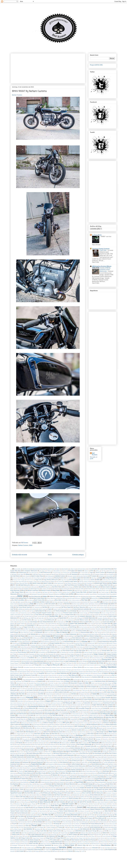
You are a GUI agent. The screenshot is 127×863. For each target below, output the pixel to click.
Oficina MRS (97, 751)
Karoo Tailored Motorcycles (98, 695)
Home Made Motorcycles (109, 677)
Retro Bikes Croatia (40, 773)
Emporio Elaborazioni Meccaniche (107, 641)
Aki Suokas (14, 577)
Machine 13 (26, 717)
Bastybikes (26, 588)
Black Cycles (92, 592)
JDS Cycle (87, 688)
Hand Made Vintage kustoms (42, 667)
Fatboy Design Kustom (93, 645)
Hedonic (105, 673)
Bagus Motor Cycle (105, 585)
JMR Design (110, 690)
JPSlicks (91, 692)
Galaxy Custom (40, 654)
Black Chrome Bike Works (79, 592)
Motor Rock (65, 737)
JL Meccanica (84, 690)
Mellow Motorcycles (111, 724)
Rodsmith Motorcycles (77, 780)
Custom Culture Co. (41, 623)
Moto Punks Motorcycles (65, 733)
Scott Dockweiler (69, 789)
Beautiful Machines (54, 588)
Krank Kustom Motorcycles (16, 704)
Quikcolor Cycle (86, 764)
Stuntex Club (76, 805)
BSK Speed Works (107, 602)
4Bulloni (86, 570)
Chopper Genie (79, 614)
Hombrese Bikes (96, 677)
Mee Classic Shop (69, 724)
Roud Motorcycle (25, 782)
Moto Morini (37, 733)
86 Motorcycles (111, 572)
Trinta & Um (13, 825)
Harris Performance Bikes (16, 673)
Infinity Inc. (31, 684)
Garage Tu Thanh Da (75, 656)
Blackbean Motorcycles (24, 594)
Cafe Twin (13, 609)
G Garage (14, 654)
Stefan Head (112, 803)
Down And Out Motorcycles (34, 636)
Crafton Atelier (13, 621)
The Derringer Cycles (28, 814)
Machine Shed (34, 717)
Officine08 (89, 751)
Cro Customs (85, 621)
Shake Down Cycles (97, 791)
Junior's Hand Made (31, 693)
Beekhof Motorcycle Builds (77, 588)
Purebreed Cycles (15, 764)
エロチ (82, 851)
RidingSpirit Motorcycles (98, 775)
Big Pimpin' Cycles (104, 590)
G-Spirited (21, 654)
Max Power (58, 722)
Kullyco (24, 706)
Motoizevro (98, 735)
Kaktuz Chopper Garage (45, 695)
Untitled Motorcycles (80, 830)
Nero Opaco (17, 744)
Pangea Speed (97, 757)
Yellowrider (95, 847)
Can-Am (70, 609)
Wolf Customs (80, 843)
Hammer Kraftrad (112, 665)
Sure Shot (55, 807)
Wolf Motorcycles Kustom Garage (99, 843)
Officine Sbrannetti (71, 751)
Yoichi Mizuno (108, 847)
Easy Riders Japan (63, 639)
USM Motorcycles (33, 832)
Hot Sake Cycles (83, 679)
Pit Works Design (53, 760)
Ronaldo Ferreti (15, 782)
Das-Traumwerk (101, 627)
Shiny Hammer (77, 793)
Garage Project (29, 656)
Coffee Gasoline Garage (51, 618)
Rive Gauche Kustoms (45, 776)
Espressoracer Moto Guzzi (79, 643)
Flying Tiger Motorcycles (21, 648)
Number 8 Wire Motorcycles (107, 748)
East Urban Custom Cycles (37, 639)
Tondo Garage (48, 821)
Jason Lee (68, 688)
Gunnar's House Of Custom (16, 665)
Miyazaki (101, 728)
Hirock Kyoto (27, 677)
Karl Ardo (77, 695)
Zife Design (36, 851)
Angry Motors (64, 579)
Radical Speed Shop (44, 766)
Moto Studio (90, 733)
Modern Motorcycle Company (37, 730)
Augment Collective (77, 583)
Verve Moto (99, 834)
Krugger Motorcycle (97, 704)
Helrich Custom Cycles (16, 675)
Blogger (69, 859)
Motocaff (57, 735)
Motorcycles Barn (15, 739)
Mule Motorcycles (89, 740)
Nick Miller (59, 744)
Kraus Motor (27, 704)
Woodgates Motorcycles (17, 845)
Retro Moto (65, 773)
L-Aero (92, 706)
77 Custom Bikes (84, 572)
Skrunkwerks (31, 796)
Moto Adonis (20, 731)
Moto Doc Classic (58, 731)
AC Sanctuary (73, 574)
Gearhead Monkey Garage (97, 657)
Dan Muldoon (43, 627)
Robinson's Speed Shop (22, 778)
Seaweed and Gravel (102, 789)
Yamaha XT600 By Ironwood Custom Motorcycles (105, 269)
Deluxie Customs (82, 630)
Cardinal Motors (104, 609)
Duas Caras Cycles (46, 638)
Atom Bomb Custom (35, 583)
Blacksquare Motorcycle (36, 594)
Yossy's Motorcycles (20, 849)
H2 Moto (43, 665)
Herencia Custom (30, 675)
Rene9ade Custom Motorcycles (88, 771)
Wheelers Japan (113, 841)
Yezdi (101, 847)
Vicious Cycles (19, 836)
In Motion (60, 683)
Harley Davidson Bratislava (37, 669)
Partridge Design (21, 758)
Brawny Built (102, 600)
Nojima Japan (80, 746)
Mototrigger (98, 739)
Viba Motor (106, 834)
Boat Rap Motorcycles (35, 596)
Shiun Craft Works (87, 793)
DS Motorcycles (35, 638)
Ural (105, 830)
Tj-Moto (87, 820)
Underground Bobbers (61, 829)
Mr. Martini (71, 741)
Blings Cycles (65, 594)
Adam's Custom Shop (37, 576)
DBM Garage (66, 628)
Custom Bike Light (31, 623)
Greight (70, 663)
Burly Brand (43, 605)
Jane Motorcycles (46, 688)
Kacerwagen (112, 693)
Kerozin (25, 699)
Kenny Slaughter (106, 697)
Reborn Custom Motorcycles (87, 767)
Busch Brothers (51, 605)
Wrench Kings (82, 845)
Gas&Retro (31, 657)
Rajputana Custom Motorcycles (77, 766)
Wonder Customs (113, 843)
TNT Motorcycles (102, 820)
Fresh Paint (103, 250)
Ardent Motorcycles (112, 579)
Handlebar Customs (55, 667)
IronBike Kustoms (42, 686)
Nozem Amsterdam (75, 748)
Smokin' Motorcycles (52, 798)
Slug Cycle (20, 798)
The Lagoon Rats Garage (47, 816)
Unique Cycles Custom (55, 830)
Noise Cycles (71, 746)
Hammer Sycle (17, 667)
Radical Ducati (14, 766)
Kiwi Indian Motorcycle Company (73, 701)
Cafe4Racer (27, 609)
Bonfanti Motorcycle (63, 598)
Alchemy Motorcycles (38, 577)
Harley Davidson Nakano (25, 671)
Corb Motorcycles (50, 619)
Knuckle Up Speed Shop (30, 703)
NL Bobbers (43, 746)
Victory (25, 836)
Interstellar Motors (90, 684)
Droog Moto (27, 638)
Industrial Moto (24, 684)
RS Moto (113, 782)
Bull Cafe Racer (40, 603)
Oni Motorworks (42, 755)
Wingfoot (67, 843)
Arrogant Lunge (32, 581)
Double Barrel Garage (93, 634)
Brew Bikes (109, 600)
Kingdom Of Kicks (40, 701)
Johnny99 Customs (39, 692)
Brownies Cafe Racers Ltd (89, 602)
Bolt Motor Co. (25, 598)
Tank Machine (34, 811)
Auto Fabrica (113, 583)
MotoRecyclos (48, 739)
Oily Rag (105, 751)
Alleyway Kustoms (59, 577)
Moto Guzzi (113, 732)
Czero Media (108, 625)
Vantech (24, 834)
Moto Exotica (83, 731)
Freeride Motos (106, 650)
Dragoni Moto (80, 636)
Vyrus (61, 839)
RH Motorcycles (63, 775)
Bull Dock (67, 603)
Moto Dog (67, 731)
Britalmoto (36, 602)
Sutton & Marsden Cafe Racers (68, 807)
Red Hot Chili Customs (37, 769)
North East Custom (106, 746)
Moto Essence (74, 731)
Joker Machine (49, 692)
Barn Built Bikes (88, 586)
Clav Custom (64, 616)
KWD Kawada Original (64, 706)
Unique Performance (68, 830)
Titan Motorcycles (78, 820)
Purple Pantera (25, 764)
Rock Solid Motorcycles (73, 778)
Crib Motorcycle (75, 621)
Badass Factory (94, 585)
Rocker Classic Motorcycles (87, 778)
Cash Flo (31, 610)
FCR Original (13, 647)
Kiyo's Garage (85, 701)
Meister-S (102, 724)
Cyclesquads (73, 625)
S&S (15, 786)
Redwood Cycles (98, 769)
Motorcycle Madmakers (96, 737)
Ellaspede (84, 641)
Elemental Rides (69, 641)
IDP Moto (86, 681)
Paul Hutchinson (52, 758)
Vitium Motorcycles (92, 838)
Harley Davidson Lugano (106, 669)
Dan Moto (36, 627)
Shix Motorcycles (98, 793)
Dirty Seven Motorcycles (21, 634)
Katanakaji (22, 697)
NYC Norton (40, 749)
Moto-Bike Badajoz (110, 733)
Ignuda (91, 681)
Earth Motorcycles (23, 639)
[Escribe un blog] (35, 543)
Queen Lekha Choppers (73, 764)
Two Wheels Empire (16, 829)
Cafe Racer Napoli (66, 607)
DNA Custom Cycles (54, 634)
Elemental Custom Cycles (57, 641)
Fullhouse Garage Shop (89, 652)
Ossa (109, 755)
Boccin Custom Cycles (103, 596)
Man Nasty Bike (90, 719)
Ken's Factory (97, 697)
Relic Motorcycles (30, 771)
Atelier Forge (100, 581)
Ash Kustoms (59, 581)
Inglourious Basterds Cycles (56, 684)
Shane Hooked (108, 791)
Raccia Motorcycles (96, 764)
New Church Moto (36, 744)
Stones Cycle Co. (34, 805)
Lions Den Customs (82, 712)
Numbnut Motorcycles (15, 749)
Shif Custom (67, 793)
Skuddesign (39, 796)
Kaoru (71, 695)
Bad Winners (85, 585)
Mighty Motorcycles (15, 728)
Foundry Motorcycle (89, 648)
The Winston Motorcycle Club (53, 818)
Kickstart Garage (74, 699)
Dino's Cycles (106, 632)
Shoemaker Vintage (110, 793)
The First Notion (84, 814)
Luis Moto (30, 715)
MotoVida (12, 740)
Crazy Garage (33, 621)
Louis (59, 713)
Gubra (107, 663)
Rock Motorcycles (50, 778)
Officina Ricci (106, 749)
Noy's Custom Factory (63, 748)
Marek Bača (22, 721)
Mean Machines (25, 724)
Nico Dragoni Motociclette (84, 744)
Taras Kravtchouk (43, 811)
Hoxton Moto (112, 679)
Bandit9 (41, 586)
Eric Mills (34, 643)
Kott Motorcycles (68, 703)
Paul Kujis (59, 758)
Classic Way (44, 616)
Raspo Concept (112, 766)
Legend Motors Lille (83, 710)
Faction (50, 645)
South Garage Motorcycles (47, 800)
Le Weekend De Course (34, 710)
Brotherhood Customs (76, 602)
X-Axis (22, 847)
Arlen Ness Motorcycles (21, 581)
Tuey (71, 827)
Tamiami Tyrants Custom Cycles (19, 811)
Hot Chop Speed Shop (63, 679)
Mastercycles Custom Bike (95, 721)
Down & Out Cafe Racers (17, 636)
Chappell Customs (46, 612)
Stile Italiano (24, 805)
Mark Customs (42, 721)
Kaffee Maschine (15, 695)
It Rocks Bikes (80, 686)
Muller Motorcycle (101, 740)
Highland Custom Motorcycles (95, 675)
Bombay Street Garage (51, 598)
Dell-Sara (73, 630)
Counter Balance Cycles (81, 619)
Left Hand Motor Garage (71, 710)
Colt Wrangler (79, 618)
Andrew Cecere (29, 579)
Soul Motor (28, 800)
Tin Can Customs (54, 820)
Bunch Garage (13, 605)
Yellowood (87, 847)
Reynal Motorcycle (45, 775)
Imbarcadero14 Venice (21, 683)
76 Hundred (74, 572)
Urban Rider (24, 832)
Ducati (56, 638)
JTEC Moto (21, 693)
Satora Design (29, 789)
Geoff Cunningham (26, 659)
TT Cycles (59, 827)
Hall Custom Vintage (100, 665)
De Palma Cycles (87, 628)
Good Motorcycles (39, 661)
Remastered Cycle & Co (42, 771)
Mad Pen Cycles (69, 717)
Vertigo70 (92, 834)
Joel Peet (22, 692)
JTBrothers (13, 693)
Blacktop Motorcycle (48, 594)
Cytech (90, 625)
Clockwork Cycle (73, 616)
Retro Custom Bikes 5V (54, 773)
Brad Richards (50, 600)
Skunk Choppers (47, 796)
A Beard (27, 574)
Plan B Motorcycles (74, 760)
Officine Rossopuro (58, 751)
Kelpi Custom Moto (77, 697)
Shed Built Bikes (29, 793)
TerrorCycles (60, 813)
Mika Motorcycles (27, 728)
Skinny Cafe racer (21, 796)
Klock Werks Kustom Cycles (106, 701)
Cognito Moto (62, 618)
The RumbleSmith (91, 816)
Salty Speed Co (15, 787)
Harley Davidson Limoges (93, 669)
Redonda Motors (88, 769)
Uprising (100, 830)
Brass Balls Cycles (60, 600)
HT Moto (25, 681)
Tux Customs (84, 827)
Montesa (86, 730)
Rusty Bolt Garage (87, 784)
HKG (47, 677)
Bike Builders (114, 590)
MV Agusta (19, 742)
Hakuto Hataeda (79, 665)
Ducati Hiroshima (66, 638)
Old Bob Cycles (21, 753)
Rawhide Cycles (42, 767)
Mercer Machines (16, 726)
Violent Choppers (70, 838)
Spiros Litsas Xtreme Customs (101, 802)
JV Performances (65, 693)
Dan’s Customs (51, 627)
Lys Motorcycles (67, 715)
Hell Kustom (94, 454)
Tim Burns (30, 820)
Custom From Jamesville (76, 623)
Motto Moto (19, 740)
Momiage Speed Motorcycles (63, 730)
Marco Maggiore (14, 721)
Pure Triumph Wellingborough (108, 762)
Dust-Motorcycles (95, 638)
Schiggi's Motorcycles (49, 789)
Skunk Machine (57, 796)
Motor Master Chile (55, 737)
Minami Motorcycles (64, 728)
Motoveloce (105, 739)
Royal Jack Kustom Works (92, 782)
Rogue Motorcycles (89, 780)
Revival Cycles (25, 775)
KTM (19, 706)
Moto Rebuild (82, 733)
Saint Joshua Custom (79, 785)
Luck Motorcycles (105, 713)
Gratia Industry (92, 661)
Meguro (83, 724)
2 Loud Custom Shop (105, 569)
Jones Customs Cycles (60, 692)
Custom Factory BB (63, 623)
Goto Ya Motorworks (70, 661)
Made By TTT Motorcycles (81, 717)
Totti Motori (20, 823)
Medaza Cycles (59, 724)
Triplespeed (20, 825)
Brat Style (84, 600)
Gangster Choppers (60, 654)
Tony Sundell (56, 821)
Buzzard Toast (88, 605)
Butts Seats (80, 605)
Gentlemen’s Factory (15, 659)
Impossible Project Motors (34, 683)
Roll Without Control (112, 780)
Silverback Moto (76, 794)
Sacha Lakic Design (67, 785)
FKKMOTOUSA (88, 647)
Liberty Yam (47, 712)
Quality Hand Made (61, 764)
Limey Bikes (72, 712)
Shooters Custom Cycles (16, 794)
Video (59, 836)
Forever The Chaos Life (77, 648)
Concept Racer (113, 618)
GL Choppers (76, 659)
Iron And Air (105, 684)
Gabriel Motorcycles (29, 654)
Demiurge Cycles (92, 630)
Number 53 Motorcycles (92, 748)
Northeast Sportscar (30, 748)
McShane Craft (107, 722)
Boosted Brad (95, 598)
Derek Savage (14, 632)
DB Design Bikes (57, 628)
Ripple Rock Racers (23, 776)
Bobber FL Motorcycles (56, 596)
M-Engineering (76, 715)
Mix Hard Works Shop (91, 728)
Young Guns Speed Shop (34, 849)
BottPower (114, 598)
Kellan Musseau (67, 697)
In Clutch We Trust (51, 683)
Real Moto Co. (61, 767)
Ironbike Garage (32, 686)
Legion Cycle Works (94, 710)
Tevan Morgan (69, 813)
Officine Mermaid (29, 751)
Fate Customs (103, 645)
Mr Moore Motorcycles (41, 740)
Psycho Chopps (75, 762)
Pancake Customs (87, 757)
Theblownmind (65, 818)
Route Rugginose (69, 782)
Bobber (45, 596)
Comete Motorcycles (89, 618)
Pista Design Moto (42, 760)
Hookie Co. (42, 679)
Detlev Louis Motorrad (50, 632)
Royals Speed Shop (104, 782)
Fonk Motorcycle (53, 648)
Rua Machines (14, 784)
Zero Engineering (110, 849)
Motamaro (12, 731)
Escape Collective (55, 643)
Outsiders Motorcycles (18, 757)
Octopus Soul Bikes (78, 749)
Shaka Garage (87, 791)
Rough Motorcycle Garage (47, 782)
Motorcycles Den (26, 739)
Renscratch (106, 771)
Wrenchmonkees (106, 845)
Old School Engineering (59, 753)
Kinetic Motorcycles (29, 701)
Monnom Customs (77, 730)
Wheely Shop (24, 843)
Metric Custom (57, 726)
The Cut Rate (19, 814)
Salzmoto (23, 787)
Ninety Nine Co (109, 744)
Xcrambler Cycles (30, 847)
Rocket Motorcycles (45, 780)
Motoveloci (112, 739)
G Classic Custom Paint (111, 652)
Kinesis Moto (20, 701)
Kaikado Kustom (27, 695)
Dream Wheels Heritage (92, 636)
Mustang (12, 742)
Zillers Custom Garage (46, 851)
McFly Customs (84, 722)
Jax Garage (80, 688)
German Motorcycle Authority (39, 659)
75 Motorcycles (66, 572)
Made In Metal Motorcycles (96, 717)
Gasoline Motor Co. (48, 657)
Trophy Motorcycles (95, 825)
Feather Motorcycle (24, 647)
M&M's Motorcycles (94, 715)
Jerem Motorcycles (105, 688)
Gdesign (87, 657)
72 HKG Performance (45, 572)
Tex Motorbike (77, 813)
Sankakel (88, 787)
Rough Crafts (34, 782)
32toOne (64, 570)
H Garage (36, 665)
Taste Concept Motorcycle (97, 811)
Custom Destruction (52, 623)
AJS (115, 576)
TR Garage (56, 823)
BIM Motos (45, 592)
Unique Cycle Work (41, 830)
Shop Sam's (26, 794)
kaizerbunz (35, 695)
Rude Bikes (29, 784)
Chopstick (96, 614)
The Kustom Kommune (32, 816)
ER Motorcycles (25, 643)
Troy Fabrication (105, 825)
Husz (46, 681)
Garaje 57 (91, 656)
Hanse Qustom (78, 667)
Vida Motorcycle (50, 836)
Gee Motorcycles (110, 657)
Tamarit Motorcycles (108, 809)
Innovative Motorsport (79, 684)
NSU (84, 748)
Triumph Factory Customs (47, 825)
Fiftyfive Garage (69, 647)
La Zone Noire (97, 235)
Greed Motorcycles (44, 663)
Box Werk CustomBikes (18, 600)
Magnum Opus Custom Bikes (36, 719)
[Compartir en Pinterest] (41, 543)
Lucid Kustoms (94, 713)
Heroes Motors (40, 675)
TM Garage (93, 820)
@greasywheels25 (37, 569)
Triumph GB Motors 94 (60, 825)
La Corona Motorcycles (29, 708)
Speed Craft (108, 800)
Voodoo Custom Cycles (21, 839)
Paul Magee (66, 758)
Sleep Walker (89, 796)
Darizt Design (73, 627)
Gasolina (39, 657)
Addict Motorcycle (49, 576)
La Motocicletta (41, 708)
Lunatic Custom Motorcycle (41, 715)
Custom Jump (90, 623)
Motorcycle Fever (85, 737)
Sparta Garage (87, 800)
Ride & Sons (88, 775)
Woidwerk (73, 843)
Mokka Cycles (50, 730)
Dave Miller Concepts (28, 628)
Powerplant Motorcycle (37, 762)
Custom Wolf (106, 623)
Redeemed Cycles (63, 769)
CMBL (20, 618)
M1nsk (102, 715)
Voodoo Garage (34, 839)
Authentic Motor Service (100, 583)
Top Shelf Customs (102, 821)
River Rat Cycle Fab (56, 776)
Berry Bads (56, 590)
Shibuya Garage (57, 793)
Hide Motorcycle (73, 675)
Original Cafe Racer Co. (82, 755)
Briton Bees (55, 602)
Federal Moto (34, 647)
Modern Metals (25, 730)
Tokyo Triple (112, 820)
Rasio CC (104, 766)
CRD (66, 621)
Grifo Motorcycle (82, 663)
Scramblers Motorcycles (81, 789)
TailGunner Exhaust (70, 809)
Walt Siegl (66, 839)
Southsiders (60, 800)
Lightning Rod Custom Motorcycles (59, 712)
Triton (26, 825)
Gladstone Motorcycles (87, 659)
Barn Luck (97, 586)
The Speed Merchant (102, 816)
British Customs (45, 602)
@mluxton (52, 569)
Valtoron (104, 832)
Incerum (66, 683)
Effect (109, 639)
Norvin (44, 748)
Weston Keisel (104, 841)
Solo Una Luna (13, 800)
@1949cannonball (27, 569)
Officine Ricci (48, 751)
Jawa (74, 688)
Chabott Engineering (110, 610)
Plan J (83, 760)
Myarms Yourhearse (39, 742)
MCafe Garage (75, 722)
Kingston (48, 701)
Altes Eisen (94, 577)
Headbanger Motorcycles (85, 673)
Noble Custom (62, 746)
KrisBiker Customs (52, 704)
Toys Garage (38, 823)
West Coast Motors (84, 841)
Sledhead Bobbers (80, 796)
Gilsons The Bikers (66, 659)
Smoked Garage (40, 798)
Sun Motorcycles (106, 805)
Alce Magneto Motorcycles (25, 577)
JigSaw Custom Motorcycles (63, 690)
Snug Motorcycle (85, 798)
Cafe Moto (44, 607)
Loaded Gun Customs (105, 712)
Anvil (75, 579)
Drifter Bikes (19, 638)
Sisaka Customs (106, 794)
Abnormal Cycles (64, 574)
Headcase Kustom (97, 673)
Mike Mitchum (38, 728)
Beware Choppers (67, 590)
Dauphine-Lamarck (15, 628)
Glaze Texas (97, 659)
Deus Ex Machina (62, 632)
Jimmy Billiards (76, 690)
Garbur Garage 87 (100, 656)
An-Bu (100, 578)
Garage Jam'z (20, 656)
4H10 (91, 570)
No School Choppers (52, 746)
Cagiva (49, 609)
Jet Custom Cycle (31, 690)
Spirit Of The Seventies (85, 802)
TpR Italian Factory (47, 823)
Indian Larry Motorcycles (97, 683)
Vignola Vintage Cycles (69, 836)
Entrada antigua (78, 554)
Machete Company (15, 717)
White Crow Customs (45, 843)
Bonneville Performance (75, 598)
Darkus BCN (92, 627)
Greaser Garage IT (14, 663)
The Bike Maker (106, 813)
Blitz (72, 594)
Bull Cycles (60, 603)
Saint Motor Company (91, 785)
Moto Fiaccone (91, 731)
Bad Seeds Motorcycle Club (72, 585)
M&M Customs (84, 715)
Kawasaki (29, 697)
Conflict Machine (16, 619)
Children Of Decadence (15, 614)
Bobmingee (92, 596)
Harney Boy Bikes (111, 671)
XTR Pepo (39, 847)
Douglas (113, 634)
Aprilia (92, 579)
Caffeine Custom (42, 609)
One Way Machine (31, 755)
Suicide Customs (85, 805)
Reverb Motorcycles (103, 773)
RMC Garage (65, 776)
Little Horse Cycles (93, 712)
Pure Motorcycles (94, 762)
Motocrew (63, 735)
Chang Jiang (35, 612)
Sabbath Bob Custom (32, 785)
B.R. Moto (15, 585)
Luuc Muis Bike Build (55, 715)
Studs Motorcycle (66, 805)
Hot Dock (75, 679)
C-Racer (95, 605)
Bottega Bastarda (104, 598)
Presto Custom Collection (52, 762)
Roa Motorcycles (83, 776)
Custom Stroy (98, 623)
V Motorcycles (55, 832)
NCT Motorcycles (94, 742)
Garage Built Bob (87, 654)
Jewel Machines (50, 690)
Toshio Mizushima (113, 821)
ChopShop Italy (88, 614)
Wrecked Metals (69, 845)
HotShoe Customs (93, 679)
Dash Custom (111, 627)
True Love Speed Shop (23, 827)
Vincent (98, 836)
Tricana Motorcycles (95, 823)
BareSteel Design (68, 586)
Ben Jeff (99, 588)
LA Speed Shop (61, 708)
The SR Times (20, 818)
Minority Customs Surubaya (76, 728)
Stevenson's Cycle (14, 805)
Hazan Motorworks (62, 673)
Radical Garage (24, 766)
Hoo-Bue (35, 679)
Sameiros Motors (45, 787)
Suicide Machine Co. (95, 805)
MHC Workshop (79, 726)
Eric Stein (41, 643)
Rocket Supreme (65, 780)
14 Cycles (94, 569)
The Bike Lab (96, 813)
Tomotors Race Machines (26, 821)
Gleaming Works (106, 659)
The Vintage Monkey (40, 818)
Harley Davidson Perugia (38, 671)
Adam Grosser (26, 576)
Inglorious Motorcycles (42, 684)
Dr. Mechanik (66, 636)
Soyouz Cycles (68, 800)
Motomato (25, 737)
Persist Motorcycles (19, 760)
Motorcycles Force (37, 739)
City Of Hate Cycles (27, 616)
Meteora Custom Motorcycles (40, 726)
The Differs (37, 814)
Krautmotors (35, 704)
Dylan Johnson (106, 638)
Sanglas (82, 787)
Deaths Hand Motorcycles (23, 630)
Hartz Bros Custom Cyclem (30, 673)
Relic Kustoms (19, 771)
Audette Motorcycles (58, 583)
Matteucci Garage (48, 722)
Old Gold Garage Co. (47, 753)
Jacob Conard (27, 688)
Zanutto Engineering (79, 849)
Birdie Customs (58, 592)
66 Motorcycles (22, 572)
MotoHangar (79, 735)
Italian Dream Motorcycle (104, 686)
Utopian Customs (42, 832)
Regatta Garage (108, 769)
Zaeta (65, 849)
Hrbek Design (18, 681)
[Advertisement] (48, 68)
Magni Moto (23, 719)
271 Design (42, 570)
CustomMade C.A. (32, 625)
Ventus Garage (83, 834)
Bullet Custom (85, 603)
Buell (31, 603)
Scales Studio (38, 789)
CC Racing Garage (59, 610)
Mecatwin (52, 724)
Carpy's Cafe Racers (22, 610)
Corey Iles (59, 619)
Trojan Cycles (85, 825)
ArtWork (52, 581)
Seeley (20, 791)
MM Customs (108, 728)
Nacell (47, 742)
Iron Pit (24, 686)
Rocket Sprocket (55, 780)
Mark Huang (51, 721)
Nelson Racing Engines (107, 742)
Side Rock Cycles (59, 794)
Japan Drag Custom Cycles (57, 688)
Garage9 (85, 656)
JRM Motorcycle (98, 692)
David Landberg (47, 628)
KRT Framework (86, 704)
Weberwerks (25, 841)
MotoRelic (57, 739)
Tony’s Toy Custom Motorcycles (80, 821)
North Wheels (20, 748)
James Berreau (36, 688)
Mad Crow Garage (45, 717)
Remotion (52, 771)
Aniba (70, 579)
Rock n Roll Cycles (60, 778)
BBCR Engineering (35, 588)
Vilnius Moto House (90, 836)
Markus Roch (69, 721)
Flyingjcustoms (32, 648)
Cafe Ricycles (112, 607)
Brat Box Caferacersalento (74, 600)
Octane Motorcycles (66, 749)
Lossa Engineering (49, 713)
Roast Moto (101, 776)
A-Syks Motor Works (36, 574)
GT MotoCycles (92, 663)
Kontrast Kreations (56, 703)
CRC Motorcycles (60, 621)
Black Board (67, 592)
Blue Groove (90, 594)
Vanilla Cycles (16, 834)
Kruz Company (109, 704)
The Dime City (46, 814)
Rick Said (71, 775)
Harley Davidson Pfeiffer (51, 671)
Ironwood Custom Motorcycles (66, 686)
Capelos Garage (95, 609)
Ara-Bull (104, 579)
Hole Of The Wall (64, 677)
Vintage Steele (60, 838)
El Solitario (35, 641)
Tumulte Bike (77, 827)
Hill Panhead (107, 675)
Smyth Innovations (74, 798)
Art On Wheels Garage (43, 581)
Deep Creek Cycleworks (62, 630)
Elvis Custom (93, 641)
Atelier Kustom (108, 581)
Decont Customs (49, 630)
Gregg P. (64, 663)
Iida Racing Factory (100, 681)
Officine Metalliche (39, 751)
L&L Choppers (109, 706)
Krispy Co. (60, 704)
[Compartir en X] (37, 543)
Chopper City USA (58, 614)
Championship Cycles (25, 612)
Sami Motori (53, 787)
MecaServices (45, 724)
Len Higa (103, 710)
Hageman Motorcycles (53, 665)
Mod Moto (17, 730)
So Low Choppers (95, 798)
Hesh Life (56, 675)
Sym (33, 809)
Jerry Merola (22, 690)
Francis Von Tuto (16, 650)
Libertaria (30, 712)
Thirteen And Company (86, 818)
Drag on (73, 636)
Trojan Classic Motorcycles (74, 825)
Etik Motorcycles (91, 643)
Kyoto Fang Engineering (83, 706)
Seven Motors (46, 791)
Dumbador (86, 638)
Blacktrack (57, 594)
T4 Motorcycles (48, 809)
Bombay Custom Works (38, 598)
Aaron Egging (46, 574)
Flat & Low (108, 647)
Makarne (81, 719)
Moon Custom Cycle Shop (97, 730)
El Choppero (20, 641)
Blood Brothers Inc (81, 594)
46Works (79, 570)
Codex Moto (41, 618)
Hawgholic (42, 673)
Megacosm (77, 724)
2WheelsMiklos (56, 570)
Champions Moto (14, 612)
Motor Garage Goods (42, 737)
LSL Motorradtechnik (75, 713)
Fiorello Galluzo (79, 647)
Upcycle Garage (92, 830)
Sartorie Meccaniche (111, 787)
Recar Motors (99, 767)
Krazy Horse (43, 704)
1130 (89, 569)
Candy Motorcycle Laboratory (81, 609)
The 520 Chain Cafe (86, 813)
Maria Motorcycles (32, 721)
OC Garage (57, 749)
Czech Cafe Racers (98, 625)
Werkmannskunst (68, 841)
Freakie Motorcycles (56, 650)
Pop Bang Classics (109, 760)
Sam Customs (30, 787)
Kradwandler (86, 703)
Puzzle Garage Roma (50, 764)
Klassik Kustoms (94, 701)
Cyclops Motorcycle (82, 625)
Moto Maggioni (17, 733)
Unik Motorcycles (84, 829)
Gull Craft (113, 663)
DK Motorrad (32, 634)
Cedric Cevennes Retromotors (85, 610)
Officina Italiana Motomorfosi (93, 749)
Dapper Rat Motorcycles (62, 627)
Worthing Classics (58, 845)
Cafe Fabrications (36, 607)
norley (97, 746)
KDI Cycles (49, 697)
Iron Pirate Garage (15, 686)
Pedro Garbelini (85, 758)
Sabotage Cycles (43, 785)
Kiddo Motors (98, 699)
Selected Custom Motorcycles (32, 791)
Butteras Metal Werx (71, 605)
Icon (80, 681)
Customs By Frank (43, 625)
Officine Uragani (82, 751)
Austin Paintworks (88, 583)
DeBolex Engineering (36, 630)
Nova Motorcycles (52, 748)
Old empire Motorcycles (32, 753)
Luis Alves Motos (22, 715)
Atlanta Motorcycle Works (22, 583)
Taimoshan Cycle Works (82, 809)
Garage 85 (78, 654)
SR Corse (40, 803)
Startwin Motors (56, 803)
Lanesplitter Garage (83, 708)
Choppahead (47, 614)
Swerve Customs (105, 807)
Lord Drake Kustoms (21, 713)
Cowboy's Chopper (109, 619)
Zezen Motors (29, 851)
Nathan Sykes (75, 742)
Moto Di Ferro (47, 731)
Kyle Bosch (73, 706)
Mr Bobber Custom (29, 740)
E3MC (113, 638)
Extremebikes (33, 645)
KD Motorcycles (41, 697)
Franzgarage (27, 650)
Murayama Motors (111, 740)
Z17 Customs (47, 849)
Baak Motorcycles (25, 585)
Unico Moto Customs (73, 829)
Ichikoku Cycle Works (71, 681)
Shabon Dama (65, 791)
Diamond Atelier (85, 632)
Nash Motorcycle (55, 742)
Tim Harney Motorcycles (41, 820)
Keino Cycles (57, 697)
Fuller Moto (79, 652)
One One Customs (112, 753)
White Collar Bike (33, 843)
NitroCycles (29, 746)
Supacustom (20, 807)
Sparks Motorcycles (78, 800)
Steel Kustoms (94, 803)
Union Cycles (108, 829)
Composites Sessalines (102, 618)
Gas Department (23, 657)
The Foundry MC (100, 814)
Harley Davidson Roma (64, 671)
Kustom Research (52, 706)
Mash (85, 721)
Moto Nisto (54, 733)
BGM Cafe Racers (79, 590)
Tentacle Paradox (41, 813)
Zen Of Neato (100, 849)
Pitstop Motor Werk (63, 760)
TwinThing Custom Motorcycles (110, 827)
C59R (12, 607)
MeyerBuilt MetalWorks (68, 726)
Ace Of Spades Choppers (98, 574)
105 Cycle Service (82, 569)
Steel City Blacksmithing (83, 803)
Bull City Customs (50, 603)
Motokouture (106, 735)
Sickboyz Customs (47, 794)
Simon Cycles (85, 794)
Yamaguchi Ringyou (50, 847)
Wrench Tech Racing (94, 845)
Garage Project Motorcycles (42, 656)
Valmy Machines (97, 832)
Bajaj (114, 585)
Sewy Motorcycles (56, 791)
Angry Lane (38, 579)
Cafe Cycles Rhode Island (23, 607)
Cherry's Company (94, 612)
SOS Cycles (22, 800)
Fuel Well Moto (63, 652)
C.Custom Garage (103, 605)
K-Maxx (87, 693)
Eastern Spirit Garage (50, 639)
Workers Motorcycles (31, 845)
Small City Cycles (29, 798)
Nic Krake (44, 744)
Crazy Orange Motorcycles (46, 621)
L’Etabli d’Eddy (99, 706)
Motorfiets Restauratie (68, 739)
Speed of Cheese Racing (22, 802)
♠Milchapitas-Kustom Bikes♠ (101, 266)
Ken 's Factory (87, 697)
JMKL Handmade (94, 690)
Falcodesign (71, 645)
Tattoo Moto (108, 811)
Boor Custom (85, 598)
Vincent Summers (106, 836)
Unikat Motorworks (97, 829)
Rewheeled (35, 775)
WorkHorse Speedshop (44, 845)
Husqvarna (40, 681)
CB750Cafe (49, 610)
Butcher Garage (61, 605)
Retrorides (88, 773)
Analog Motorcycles (111, 578)
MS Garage (80, 740)
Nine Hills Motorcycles (99, 744)
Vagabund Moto (74, 832)
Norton (38, 748)
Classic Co (36, 616)
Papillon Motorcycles (108, 757)
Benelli (24, 590)
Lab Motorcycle (71, 708)
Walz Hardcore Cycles (78, 839)
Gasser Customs (60, 657)
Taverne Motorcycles (22, 813)
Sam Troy (37, 787)
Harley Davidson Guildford (51, 669)
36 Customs (71, 570)
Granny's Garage (82, 661)
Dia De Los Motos (74, 632)
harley (97, 667)
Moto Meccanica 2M (27, 733)
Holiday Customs (74, 677)
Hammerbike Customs (28, 667)
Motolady (18, 737)
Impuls (43, 683)
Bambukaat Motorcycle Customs (17, 586)
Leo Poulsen (110, 710)
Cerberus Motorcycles (99, 610)
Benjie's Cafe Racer (33, 590)
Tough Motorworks (29, 823)
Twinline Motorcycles (95, 827)
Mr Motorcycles (51, 740)
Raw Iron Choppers (31, 767)
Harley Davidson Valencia (91, 671)
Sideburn (68, 794)
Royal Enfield (79, 782)
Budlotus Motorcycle (23, 603)
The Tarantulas (29, 818)
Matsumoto (24, 722)
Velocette (46, 834)
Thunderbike (21, 820)
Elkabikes (78, 641)
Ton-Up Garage (38, 821)
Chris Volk (103, 614)
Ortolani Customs (93, 755)
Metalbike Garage (27, 726)
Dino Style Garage (97, 632)
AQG (98, 579)
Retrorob (94, 773)
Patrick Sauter (30, 758)
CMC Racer (26, 618)
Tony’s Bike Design (67, 821)
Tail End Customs (58, 809)
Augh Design (68, 583)
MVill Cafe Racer (29, 742)
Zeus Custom (20, 851)
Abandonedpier (55, 574)
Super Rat (28, 807)
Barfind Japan (78, 586)
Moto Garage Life (101, 731)
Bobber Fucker (69, 596)
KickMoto (65, 699)
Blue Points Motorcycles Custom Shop (103, 594)
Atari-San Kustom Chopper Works (87, 581)
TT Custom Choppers (50, 827)
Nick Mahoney (52, 744)
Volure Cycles (110, 838)
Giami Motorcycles (51, 659)
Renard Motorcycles (60, 771)
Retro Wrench (81, 773)
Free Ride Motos (80, 650)
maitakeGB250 (74, 719)
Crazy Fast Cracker (23, 621)
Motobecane (29, 735)
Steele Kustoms (103, 803)
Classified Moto (53, 616)
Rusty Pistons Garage (99, 784)
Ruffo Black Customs (39, 784)
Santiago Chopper (98, 787)
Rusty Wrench (110, 784)
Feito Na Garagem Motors (48, 647)
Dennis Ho (100, 630)
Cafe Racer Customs (54, 607)
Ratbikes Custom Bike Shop (18, 767)
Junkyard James (49, 693)
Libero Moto (23, 712)
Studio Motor (54, 805)
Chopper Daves (69, 614)
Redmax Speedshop (76, 769)
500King (97, 570)
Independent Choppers (76, 683)
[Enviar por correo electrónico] (33, 543)
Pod (101, 760)
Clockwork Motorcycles (85, 616)
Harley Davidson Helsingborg (65, 669)
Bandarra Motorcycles (32, 586)
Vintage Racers (49, 838)
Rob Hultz (108, 776)
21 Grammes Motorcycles (30, 570)
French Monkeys (22, 652)
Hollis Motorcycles (86, 677)
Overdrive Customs (43, 757)
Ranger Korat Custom (94, 766)
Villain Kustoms (80, 836)
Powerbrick (25, 762)
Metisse (50, 726)
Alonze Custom (77, 577)
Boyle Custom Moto (39, 600)
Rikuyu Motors (109, 775)
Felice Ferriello (60, 647)
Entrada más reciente (19, 554)
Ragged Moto (54, 766)
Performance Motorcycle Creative (98, 758)
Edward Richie (103, 639)
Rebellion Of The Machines (72, 767)
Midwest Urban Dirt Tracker (109, 726)
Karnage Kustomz (86, 695)
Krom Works (67, 704)
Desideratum (39, 632)
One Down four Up (85, 753)
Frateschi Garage (45, 650)
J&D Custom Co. (18, 688)
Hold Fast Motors (54, 677)
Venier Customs (73, 834)
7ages (91, 572)
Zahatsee (70, 849)
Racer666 (106, 764)
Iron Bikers (112, 684)
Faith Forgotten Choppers (60, 645)
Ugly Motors (37, 829)
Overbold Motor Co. (31, 757)
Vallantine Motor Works (86, 832)
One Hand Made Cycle (98, 753)
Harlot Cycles (102, 671)
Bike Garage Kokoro (17, 592)
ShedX (37, 793)
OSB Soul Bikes (102, 755)
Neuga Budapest (26, 744)
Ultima (43, 829)
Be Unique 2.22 (44, 588)
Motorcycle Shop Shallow (109, 737)
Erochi (46, 643)
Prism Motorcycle (64, 762)
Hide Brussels (63, 675)
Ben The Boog (106, 588)
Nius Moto (36, 746)
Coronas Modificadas (68, 619)
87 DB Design (13, 574)
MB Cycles (66, 722)
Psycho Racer (84, 762)
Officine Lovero (19, 751)
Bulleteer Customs (94, 603)
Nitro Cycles (22, 746)
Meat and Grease (36, 724)
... (11, 569)
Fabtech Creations (42, 645)
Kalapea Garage (58, 695)
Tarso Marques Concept (83, 811)
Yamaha (62, 847)
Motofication (71, 735)
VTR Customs (53, 839)
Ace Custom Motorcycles (84, 574)
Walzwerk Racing (90, 839)
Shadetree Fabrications (75, 791)
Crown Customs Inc (96, 621)
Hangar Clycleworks (67, 667)
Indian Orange (108, 683)
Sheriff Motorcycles (46, 793)
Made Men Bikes (110, 717)
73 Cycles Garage (57, 572)
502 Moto (104, 570)
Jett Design (41, 690)
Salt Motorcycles (113, 785)
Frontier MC (32, 652)
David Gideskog (38, 628)
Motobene (36, 735)
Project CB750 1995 (96, 65)
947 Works (21, 574)
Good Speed (49, 661)
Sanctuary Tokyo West (73, 787)
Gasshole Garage (71, 657)
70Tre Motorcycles (33, 572)
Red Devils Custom (24, 769)
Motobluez (44, 735)
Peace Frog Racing (75, 758)
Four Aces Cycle (101, 648)
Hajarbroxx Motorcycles (68, 665)
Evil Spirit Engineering (101, 643)
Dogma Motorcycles (71, 634)
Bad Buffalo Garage (51, 585)
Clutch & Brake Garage (100, 616)
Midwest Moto (98, 726)
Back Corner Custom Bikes (39, 585)
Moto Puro (75, 733)
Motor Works (75, 737)
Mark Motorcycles (60, 721)
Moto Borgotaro (30, 731)
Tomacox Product (14, 821)
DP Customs (56, 636)
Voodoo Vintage (44, 839)
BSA (98, 602)
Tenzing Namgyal (51, 813)
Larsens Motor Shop (96, 708)
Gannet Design (70, 654)
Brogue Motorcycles (64, 602)
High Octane (84, 675)
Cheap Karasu (57, 612)
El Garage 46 (27, 641)
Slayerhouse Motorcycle (68, 796)
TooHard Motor (92, 821)
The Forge (92, 814)
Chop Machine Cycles (28, 614)
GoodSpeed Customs (59, 661)
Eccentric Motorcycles (76, 639)
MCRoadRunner (98, 722)
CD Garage (73, 610)
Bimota (51, 592)
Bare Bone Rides (57, 586)
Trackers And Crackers (66, 823)
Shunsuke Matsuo (35, 794)
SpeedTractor (34, 802)
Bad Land (60, 585)
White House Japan (57, 843)
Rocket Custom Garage (21, 780)
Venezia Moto (53, 834)
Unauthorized (50, 829)
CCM (67, 610)
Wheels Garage (15, 843)
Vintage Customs (25, 838)
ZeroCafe (12, 851)
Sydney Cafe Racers (25, 809)
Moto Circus (39, 731)
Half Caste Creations (89, 665)
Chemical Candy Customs (101, 248)
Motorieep (77, 739)
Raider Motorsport (63, 766)
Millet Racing (55, 728)
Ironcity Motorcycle (51, 686)
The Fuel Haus (109, 814)
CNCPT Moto (34, 618)
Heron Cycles (49, 675)
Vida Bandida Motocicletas (36, 836)
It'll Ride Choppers (91, 686)
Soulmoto (35, 800)
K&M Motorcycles (103, 693)
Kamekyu (66, 695)
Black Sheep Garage (104, 592)
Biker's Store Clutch (30, 592)
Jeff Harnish (95, 688)
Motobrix (51, 735)
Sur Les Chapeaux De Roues (41, 807)
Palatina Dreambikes (75, 757)
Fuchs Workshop (42, 652)
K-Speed (93, 694)
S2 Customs (22, 785)
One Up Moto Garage (18, 755)
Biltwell (38, 592)
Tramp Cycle (84, 823)
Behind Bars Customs (91, 588)
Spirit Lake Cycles (72, 802)
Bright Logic (20, 602)
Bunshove (36, 605)
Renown (99, 771)
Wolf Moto (87, 843)
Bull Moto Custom (76, 603)
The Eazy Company (58, 814)
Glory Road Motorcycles (26, 661)
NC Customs (84, 742)
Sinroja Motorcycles (95, 794)
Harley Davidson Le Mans (79, 669)
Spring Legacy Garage (30, 803)
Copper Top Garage (38, 619)
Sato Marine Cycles (17, 789)
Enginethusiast (15, 643)
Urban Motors (15, 832)
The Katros (21, 816)
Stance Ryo (48, 803)
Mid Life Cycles (89, 726)
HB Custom (72, 673)
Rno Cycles (73, 776)
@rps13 (58, 569)
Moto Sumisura (100, 733)
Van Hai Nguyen (113, 832)
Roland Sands (100, 780)
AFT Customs (93, 576)
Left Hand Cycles (59, 710)
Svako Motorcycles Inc (93, 807)
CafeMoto (34, 609)
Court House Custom (96, 619)
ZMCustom (55, 851)
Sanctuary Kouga (62, 787)
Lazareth (111, 708)
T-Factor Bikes (39, 809)
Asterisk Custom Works (70, 581)
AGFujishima (101, 576)
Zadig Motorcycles (57, 849)
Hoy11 (11, 681)
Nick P (65, 744)
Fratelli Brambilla (35, 650)
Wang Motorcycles (102, 839)
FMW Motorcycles (42, 648)
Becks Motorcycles (65, 588)
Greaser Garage (111, 661)
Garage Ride (55, 656)
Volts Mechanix (101, 838)
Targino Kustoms (53, 811)
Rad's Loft (112, 764)
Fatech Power (112, 645)
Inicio (50, 554)
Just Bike (57, 693)
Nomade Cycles (89, 746)
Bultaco (113, 603)
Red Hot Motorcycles (51, 769)
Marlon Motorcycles (78, 721)
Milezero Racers (46, 728)
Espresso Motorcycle (66, 643)
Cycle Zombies (64, 625)
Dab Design (19, 627)
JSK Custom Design (109, 692)
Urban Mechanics (113, 830)
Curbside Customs (20, 623)
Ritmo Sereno (34, 776)
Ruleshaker (48, 784)
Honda (13, 679)
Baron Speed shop (107, 586)
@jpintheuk (45, 569)
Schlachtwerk (59, 789)
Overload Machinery (54, 757)
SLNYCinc (108, 796)
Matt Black (31, 722)
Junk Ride (40, 693)
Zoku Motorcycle (63, 851)
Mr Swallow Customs (61, 740)
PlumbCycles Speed (92, 760)
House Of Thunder (103, 679)
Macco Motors (110, 715)
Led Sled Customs (47, 710)
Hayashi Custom (50, 673)
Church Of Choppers (15, 616)
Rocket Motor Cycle (33, 780)
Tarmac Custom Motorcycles (67, 811)
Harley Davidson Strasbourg (77, 671)
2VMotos (49, 570)
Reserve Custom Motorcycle (25, 773)
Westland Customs (94, 841)
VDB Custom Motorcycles (35, 834)
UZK (49, 832)
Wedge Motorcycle (35, 841)
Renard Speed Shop (73, 771)
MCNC (90, 722)
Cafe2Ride (20, 609)
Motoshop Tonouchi (88, 739)
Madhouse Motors (14, 719)
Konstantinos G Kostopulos (43, 703)
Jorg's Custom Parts (82, 692)
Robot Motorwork (35, 778)
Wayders (18, 841)
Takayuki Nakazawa (95, 809)
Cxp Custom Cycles (53, 625)
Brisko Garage (28, 602)
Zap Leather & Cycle (90, 849)
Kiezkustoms (107, 699)
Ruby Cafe (22, 784)
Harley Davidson (109, 667)
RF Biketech (54, 775)
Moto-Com (12, 735)
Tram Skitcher (76, 823)
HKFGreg (41, 677)
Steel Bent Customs (68, 804)
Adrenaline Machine (82, 576)
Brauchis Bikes (93, 600)
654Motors (13, 572)
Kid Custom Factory (86, 699)
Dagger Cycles (27, 627)
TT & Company (40, 827)
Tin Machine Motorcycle (65, 820)
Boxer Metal (29, 600)
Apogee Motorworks (84, 579)
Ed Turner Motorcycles (91, 639)
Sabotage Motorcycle (54, 785)
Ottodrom (114, 755)
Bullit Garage (104, 603)
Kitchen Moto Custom (59, 701)
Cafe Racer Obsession (79, 607)
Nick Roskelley (72, 744)
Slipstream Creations (99, 796)
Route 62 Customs (59, 782)
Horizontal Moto (52, 679)
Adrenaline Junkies (71, 576)
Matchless (105, 721)
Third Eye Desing (74, 818)
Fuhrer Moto (71, 652)
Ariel (13, 581)
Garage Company (98, 654)
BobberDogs (85, 596)
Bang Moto (47, 586)
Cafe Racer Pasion (92, 607)
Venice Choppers (62, 834)
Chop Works (38, 614)
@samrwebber (65, 569)
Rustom (79, 784)
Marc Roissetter (111, 719)
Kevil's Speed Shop (35, 699)
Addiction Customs (60, 576)
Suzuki (79, 807)
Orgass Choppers (52, 755)
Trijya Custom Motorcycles (109, 823)
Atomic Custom (47, 583)
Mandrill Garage (101, 719)
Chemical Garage (83, 612)
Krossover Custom (76, 704)
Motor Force (32, 737)
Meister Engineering (92, 724)
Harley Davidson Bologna (23, 669)
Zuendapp (77, 851)
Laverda (105, 708)
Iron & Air (98, 684)
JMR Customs (102, 690)
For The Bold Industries (64, 648)
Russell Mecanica (70, 784)
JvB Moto (73, 693)
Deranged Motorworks (110, 630)
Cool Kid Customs (27, 619)
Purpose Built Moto (36, 764)
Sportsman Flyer (19, 803)
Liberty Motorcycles (38, 712)
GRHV (75, 663)
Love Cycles (65, 713)
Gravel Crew (101, 661)
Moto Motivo (46, 733)
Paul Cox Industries (40, 758)
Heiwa (112, 673)
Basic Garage (18, 588)
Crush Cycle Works (108, 621)
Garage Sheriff (64, 656)
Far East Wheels (80, 645)
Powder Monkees (15, 762)
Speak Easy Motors (98, 800)
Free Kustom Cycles (68, 650)
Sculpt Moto (91, 789)
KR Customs (78, 703)
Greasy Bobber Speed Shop (29, 663)
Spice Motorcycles (45, 802)
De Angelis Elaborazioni (75, 628)
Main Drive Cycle (63, 719)
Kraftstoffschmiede (96, 703)
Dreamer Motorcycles (106, 636)
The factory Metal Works (70, 814)
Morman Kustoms (111, 730)
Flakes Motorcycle (98, 647)
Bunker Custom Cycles (25, 605)
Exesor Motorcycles (22, 645)
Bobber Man (78, 596)
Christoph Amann (111, 614)
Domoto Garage (82, 634)
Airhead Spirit (109, 576)
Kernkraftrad (19, 699)
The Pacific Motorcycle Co (77, 816)
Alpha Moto (86, 577)
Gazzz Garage (80, 657)
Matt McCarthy (38, 722)
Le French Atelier (22, 710)
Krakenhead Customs (109, 703)
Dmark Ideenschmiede (43, 634)
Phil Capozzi (28, 760)
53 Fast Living (111, 570)
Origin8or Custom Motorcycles (65, 755)
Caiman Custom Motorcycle (60, 609)
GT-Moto (101, 663)
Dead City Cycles (97, 628)
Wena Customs (45, 841)
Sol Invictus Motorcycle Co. (109, 798)
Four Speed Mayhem (112, 648)
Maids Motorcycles (51, 719)
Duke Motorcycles (77, 638)
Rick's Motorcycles (79, 775)
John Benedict (30, 692)
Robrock (43, 778)
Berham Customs (17, 95)
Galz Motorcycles (50, 654)
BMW (30, 545)
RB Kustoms (52, 767)
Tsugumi (33, 827)
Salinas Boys (103, 785)
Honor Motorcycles (27, 679)
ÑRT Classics (49, 749)
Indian (87, 683)
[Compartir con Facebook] (39, 543)
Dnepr (62, 634)
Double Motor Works (104, 634)
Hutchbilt (51, 681)
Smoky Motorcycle (63, 798)
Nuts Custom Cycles (28, 750)
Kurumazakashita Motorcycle (36, 706)
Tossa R (14, 823)
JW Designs (81, 693)
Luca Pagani (85, 713)
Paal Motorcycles (65, 757)
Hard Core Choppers (89, 667)
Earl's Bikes (13, 639)
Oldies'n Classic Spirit (73, 753)
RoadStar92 (93, 776)
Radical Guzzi (33, 766)
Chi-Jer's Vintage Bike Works (108, 612)
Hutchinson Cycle (59, 681)
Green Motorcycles (56, 663)
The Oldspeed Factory (61, 816)
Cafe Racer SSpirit (103, 607)
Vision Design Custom (81, 838)
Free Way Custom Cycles (94, 650)
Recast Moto (109, 767)
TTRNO (66, 827)
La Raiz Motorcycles (51, 708)
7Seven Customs (99, 572)
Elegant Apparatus (45, 641)
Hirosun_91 (34, 677)
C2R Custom (112, 605)
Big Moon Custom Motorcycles (92, 590)
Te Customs (32, 813)
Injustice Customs (69, 684)
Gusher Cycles (28, 665)
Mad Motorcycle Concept (58, 717)
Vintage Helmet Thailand (38, 838)
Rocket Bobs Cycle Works (102, 778)
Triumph (34, 825)
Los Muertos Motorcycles (35, 713)
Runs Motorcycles (58, 784)
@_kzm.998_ (18, 569)
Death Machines (106, 628)
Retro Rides (73, 773)
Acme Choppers (109, 574)
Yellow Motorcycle (77, 847)
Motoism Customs (90, 735)
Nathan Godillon (65, 742)
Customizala (22, 625)
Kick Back (57, 699)
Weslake (76, 841)
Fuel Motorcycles (52, 652)
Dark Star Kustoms (83, 627)
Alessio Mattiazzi (48, 577)
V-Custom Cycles (64, 832)
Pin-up (34, 760)
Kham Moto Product (48, 699)
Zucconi (70, 851)
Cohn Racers (71, 618)
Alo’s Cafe (68, 577)
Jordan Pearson (72, 692)
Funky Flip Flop (100, 652)
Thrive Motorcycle (99, 818)
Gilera (59, 659)
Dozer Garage (46, 636)
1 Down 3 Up (73, 569)
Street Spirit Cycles (44, 805)
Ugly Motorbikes (27, 829)
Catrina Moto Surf (39, 610)
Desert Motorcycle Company (27, 632)
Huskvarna (32, 681)
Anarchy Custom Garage (18, 579)
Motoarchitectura (21, 735)
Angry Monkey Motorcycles (50, 579)
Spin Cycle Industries (59, 802)
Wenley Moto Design (56, 841)
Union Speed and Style (28, 830)
